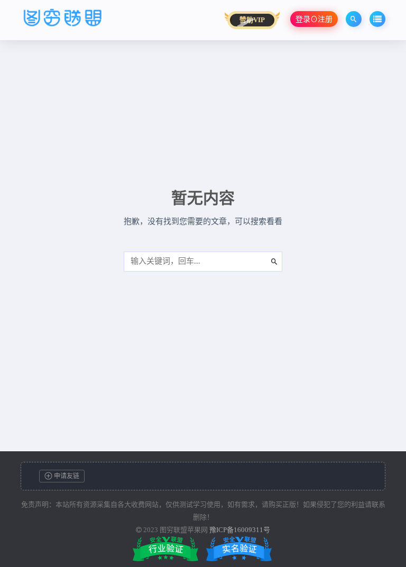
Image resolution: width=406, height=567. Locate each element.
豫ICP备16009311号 (239, 529)
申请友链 (65, 476)
